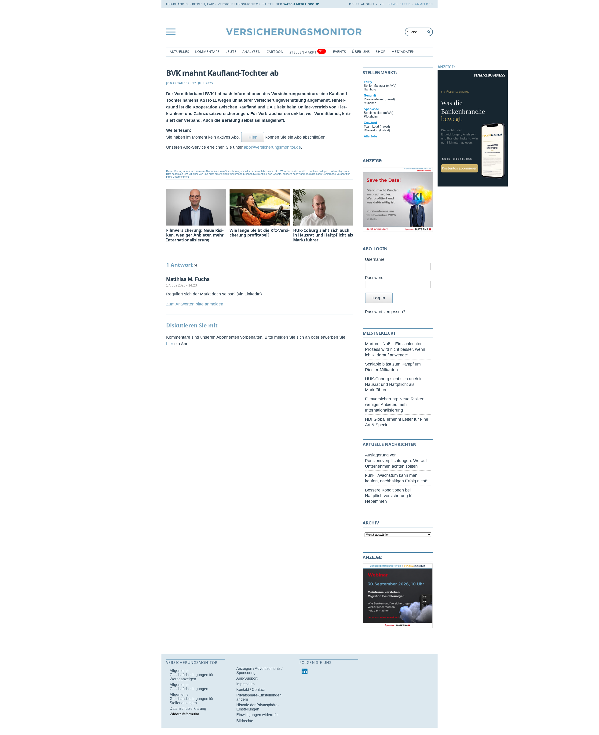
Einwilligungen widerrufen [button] (258, 715)
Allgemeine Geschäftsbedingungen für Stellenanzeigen (191, 698)
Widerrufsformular (184, 714)
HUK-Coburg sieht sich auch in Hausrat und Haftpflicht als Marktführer (394, 384)
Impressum (245, 684)
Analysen (251, 51)
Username (374, 259)
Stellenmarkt (306, 52)
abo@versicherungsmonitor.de (272, 147)
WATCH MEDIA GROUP (301, 4)
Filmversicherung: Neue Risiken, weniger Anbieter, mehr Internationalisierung (395, 404)
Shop (381, 51)
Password (374, 277)
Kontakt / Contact (250, 690)
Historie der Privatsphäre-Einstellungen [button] (257, 707)
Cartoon (275, 51)
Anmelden (424, 4)
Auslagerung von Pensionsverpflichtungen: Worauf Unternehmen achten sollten (396, 460)
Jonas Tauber (178, 83)
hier (169, 343)
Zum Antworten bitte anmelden (194, 303)
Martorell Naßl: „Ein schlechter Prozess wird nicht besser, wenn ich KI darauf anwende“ (395, 349)
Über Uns (361, 51)
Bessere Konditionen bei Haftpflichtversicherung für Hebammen (389, 496)
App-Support (246, 678)
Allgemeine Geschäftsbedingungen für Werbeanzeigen (191, 675)
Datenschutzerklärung (188, 708)
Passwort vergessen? (385, 311)
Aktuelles (179, 51)
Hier (252, 137)
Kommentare (207, 51)
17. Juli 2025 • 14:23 (181, 285)
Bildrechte (244, 721)
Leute (231, 51)
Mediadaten (403, 51)
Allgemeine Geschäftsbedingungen (189, 687)
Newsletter (399, 4)
